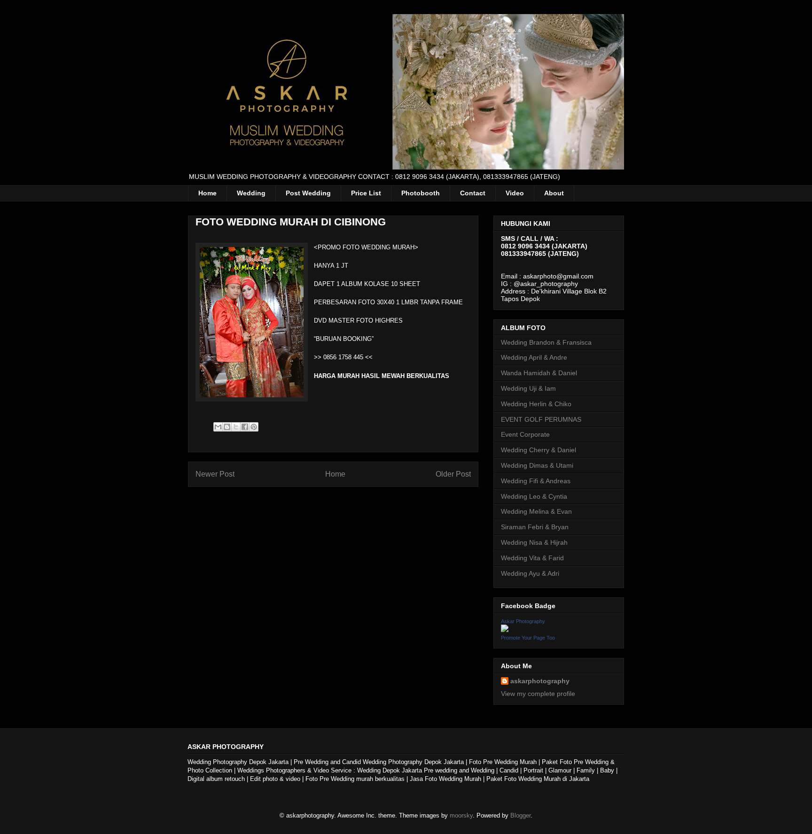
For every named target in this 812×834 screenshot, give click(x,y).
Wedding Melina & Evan (536, 511)
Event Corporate (525, 434)
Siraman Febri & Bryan (535, 527)
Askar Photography (523, 621)
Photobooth (420, 193)
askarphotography (540, 681)
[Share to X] (236, 427)
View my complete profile (538, 693)
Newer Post (214, 474)
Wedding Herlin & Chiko (536, 404)
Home (207, 193)
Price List (366, 193)
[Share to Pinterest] (253, 427)
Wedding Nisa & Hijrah (534, 542)
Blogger (520, 815)
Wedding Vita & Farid (532, 558)
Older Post (453, 474)
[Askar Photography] (504, 629)
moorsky (461, 815)
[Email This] (218, 427)
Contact (472, 193)
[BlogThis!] (227, 427)
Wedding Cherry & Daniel (538, 450)
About (554, 193)
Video (515, 193)
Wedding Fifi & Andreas (535, 481)
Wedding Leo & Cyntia (534, 496)
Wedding (251, 193)
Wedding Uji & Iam (528, 388)
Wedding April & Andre (534, 357)
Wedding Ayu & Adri (530, 573)
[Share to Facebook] (245, 427)
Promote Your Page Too (528, 638)
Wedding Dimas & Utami (537, 465)
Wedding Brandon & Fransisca (546, 342)
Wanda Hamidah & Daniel (539, 373)
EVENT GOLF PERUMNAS (541, 419)
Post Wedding (308, 193)
